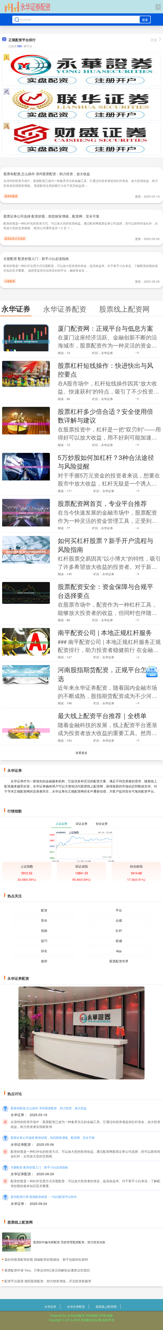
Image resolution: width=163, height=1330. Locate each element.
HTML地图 (105, 1315)
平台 (119, 910)
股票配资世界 (118, 961)
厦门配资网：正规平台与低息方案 (105, 328)
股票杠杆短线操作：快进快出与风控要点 (105, 369)
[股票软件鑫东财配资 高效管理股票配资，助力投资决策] (16, 1242)
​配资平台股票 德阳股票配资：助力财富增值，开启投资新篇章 (47, 1281)
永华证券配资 (76, 1306)
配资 (44, 910)
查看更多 (81, 753)
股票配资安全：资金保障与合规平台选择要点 (105, 591)
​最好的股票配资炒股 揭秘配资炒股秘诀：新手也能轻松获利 (46, 1259)
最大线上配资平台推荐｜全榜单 (102, 715)
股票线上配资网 (106, 1306)
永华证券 (50, 1306)
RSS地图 (92, 1315)
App (119, 951)
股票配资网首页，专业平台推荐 (102, 503)
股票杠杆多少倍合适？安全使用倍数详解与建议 (105, 415)
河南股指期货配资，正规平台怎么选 (105, 674)
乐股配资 (10, 281)
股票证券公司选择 (15, 238)
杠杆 (119, 930)
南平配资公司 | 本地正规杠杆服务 (105, 632)
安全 (44, 920)
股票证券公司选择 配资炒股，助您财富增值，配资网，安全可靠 (51, 216)
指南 (44, 930)
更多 (153, 39)
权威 (119, 940)
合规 (119, 920)
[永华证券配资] (27, 7)
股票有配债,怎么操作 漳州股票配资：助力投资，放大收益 (46, 173)
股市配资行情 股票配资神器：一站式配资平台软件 (44, 1197)
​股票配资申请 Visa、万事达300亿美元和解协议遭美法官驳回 (47, 1270)
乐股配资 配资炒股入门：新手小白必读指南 (36, 258)
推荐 (44, 961)
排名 (44, 951)
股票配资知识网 (91, 1320)
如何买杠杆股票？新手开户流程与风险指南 (105, 545)
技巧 (44, 940)
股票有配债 (11, 196)
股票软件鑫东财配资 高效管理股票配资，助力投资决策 (69, 1242)
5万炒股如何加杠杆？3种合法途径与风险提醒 (106, 461)
